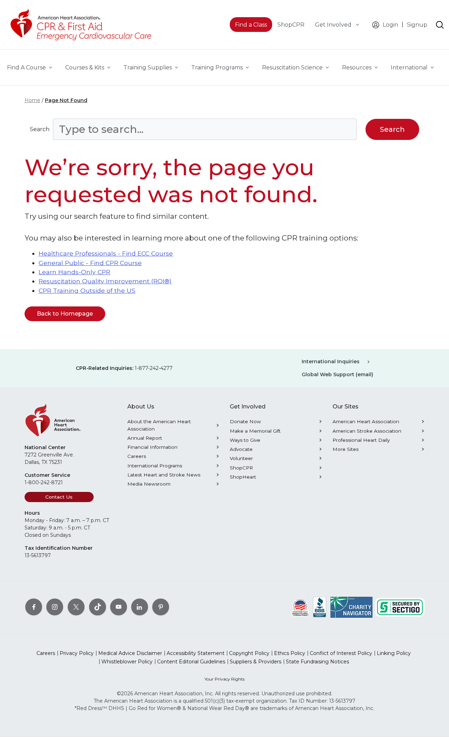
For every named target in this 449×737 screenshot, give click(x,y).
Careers (136, 456)
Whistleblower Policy (127, 661)
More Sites (345, 449)
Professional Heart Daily (361, 440)
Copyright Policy (249, 653)
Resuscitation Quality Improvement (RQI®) (105, 281)
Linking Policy (394, 653)
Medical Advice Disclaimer (130, 653)
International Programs (154, 465)
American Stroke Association (367, 431)
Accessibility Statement (195, 653)
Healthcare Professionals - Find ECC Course (106, 253)
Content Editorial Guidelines (191, 661)
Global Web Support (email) (337, 374)
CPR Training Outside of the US (87, 290)
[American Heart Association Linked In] (139, 606)
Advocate (241, 449)
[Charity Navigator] (351, 606)
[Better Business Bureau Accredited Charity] (320, 606)
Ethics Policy (289, 653)
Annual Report (144, 438)
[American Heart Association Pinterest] (161, 606)
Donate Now (245, 421)
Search (39, 129)
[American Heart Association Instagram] (55, 606)
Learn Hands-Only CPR (74, 272)
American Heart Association (366, 421)
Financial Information (152, 447)
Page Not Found (66, 100)
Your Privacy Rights (224, 679)
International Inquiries (331, 361)
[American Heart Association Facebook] (34, 606)
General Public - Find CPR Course (90, 262)
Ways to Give (245, 440)
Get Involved (334, 24)
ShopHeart (243, 477)
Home (32, 100)
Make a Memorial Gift (255, 431)
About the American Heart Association (159, 425)
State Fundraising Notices (317, 661)
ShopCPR (241, 468)
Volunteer (241, 458)
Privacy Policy (77, 653)
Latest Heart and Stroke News (163, 475)
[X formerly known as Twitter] (76, 606)
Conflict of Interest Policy (341, 653)
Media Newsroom (148, 484)
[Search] (440, 25)
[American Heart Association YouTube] (118, 606)
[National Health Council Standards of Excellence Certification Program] (300, 606)
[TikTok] (97, 606)
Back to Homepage (65, 313)
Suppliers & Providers (255, 661)
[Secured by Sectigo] (399, 606)
